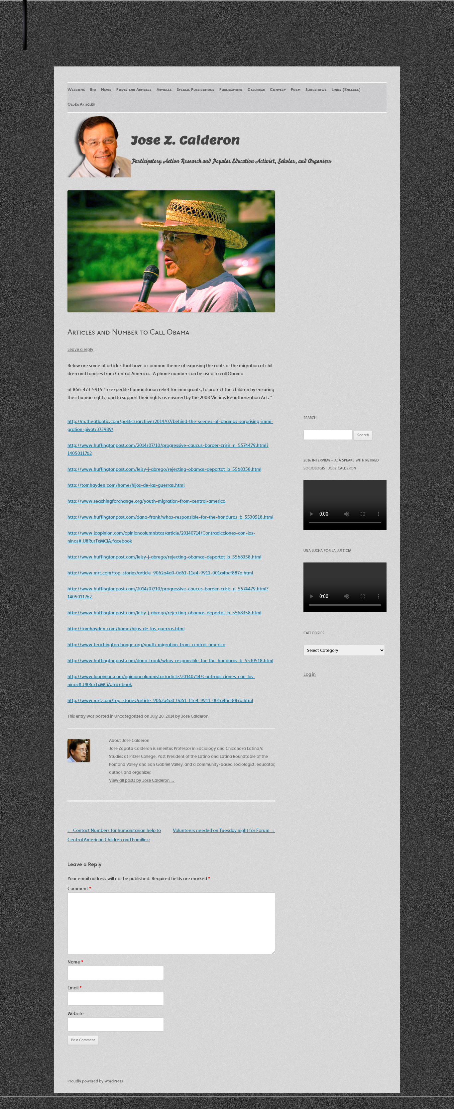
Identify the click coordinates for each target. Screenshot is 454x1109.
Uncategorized (128, 716)
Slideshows (316, 90)
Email (74, 988)
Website (75, 1013)
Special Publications (195, 90)
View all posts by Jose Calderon (142, 780)
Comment (79, 888)
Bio (93, 90)
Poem (295, 90)
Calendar (256, 90)
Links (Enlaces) (346, 90)
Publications (231, 90)
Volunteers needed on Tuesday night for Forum (224, 830)
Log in (309, 674)
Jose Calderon (194, 716)
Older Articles (81, 105)
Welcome (76, 90)
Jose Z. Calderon (185, 140)
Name (75, 962)
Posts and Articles (134, 90)
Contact (278, 90)
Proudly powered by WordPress (95, 1080)
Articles (164, 90)
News (106, 90)
